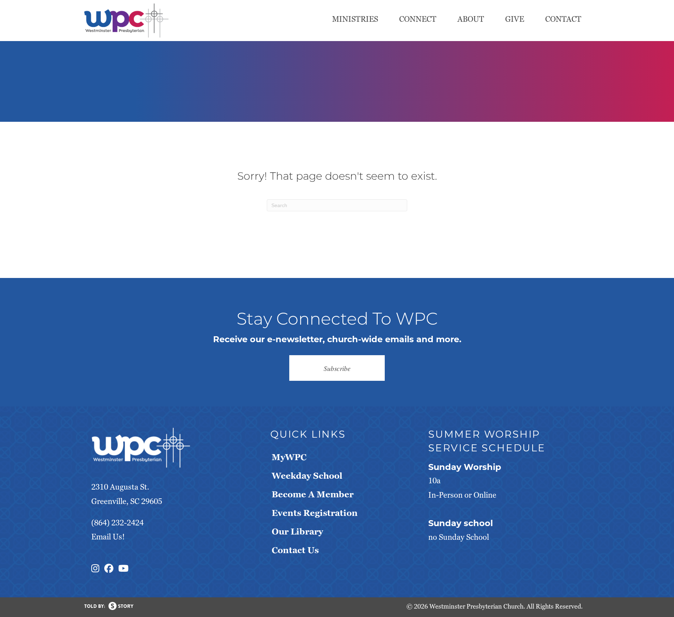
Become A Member (312, 494)
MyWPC (289, 457)
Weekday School (307, 475)
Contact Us (295, 550)
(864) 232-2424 (117, 523)
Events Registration (315, 512)
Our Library (297, 531)
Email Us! (108, 537)
